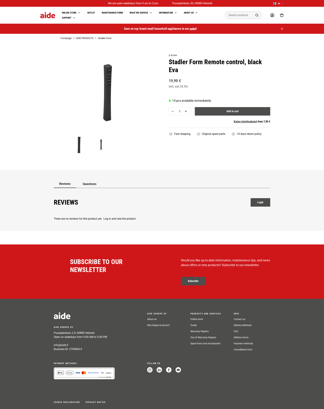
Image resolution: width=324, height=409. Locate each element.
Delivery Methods (243, 325)
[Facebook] (168, 370)
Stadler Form (104, 38)
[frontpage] (84, 315)
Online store (196, 319)
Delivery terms (241, 337)
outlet (193, 28)
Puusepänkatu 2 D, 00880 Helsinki (74, 332)
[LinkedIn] (159, 370)
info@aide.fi (61, 345)
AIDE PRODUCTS (85, 38)
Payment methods (243, 343)
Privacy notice (96, 402)
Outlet (91, 12)
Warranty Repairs (199, 331)
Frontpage (66, 38)
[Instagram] (150, 370)
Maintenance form (112, 12)
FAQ (236, 331)
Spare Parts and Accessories (205, 343)
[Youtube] (178, 370)
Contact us (239, 319)
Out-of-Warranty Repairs (203, 337)
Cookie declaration (67, 402)
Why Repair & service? (158, 325)
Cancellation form (243, 349)
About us (152, 319)
